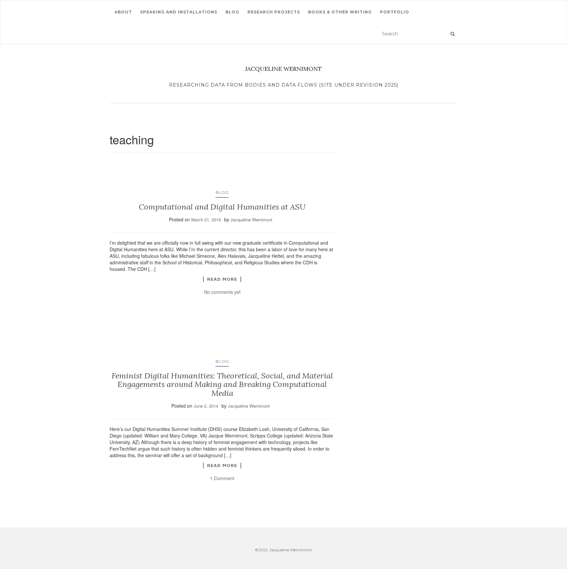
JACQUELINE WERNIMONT (283, 68)
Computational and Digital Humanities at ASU (222, 207)
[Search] (452, 34)
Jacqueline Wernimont (251, 219)
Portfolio (394, 12)
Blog (232, 12)
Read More (222, 279)
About (123, 12)
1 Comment (222, 478)
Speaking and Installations (178, 12)
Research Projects (273, 12)
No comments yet (222, 292)
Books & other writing (340, 12)
